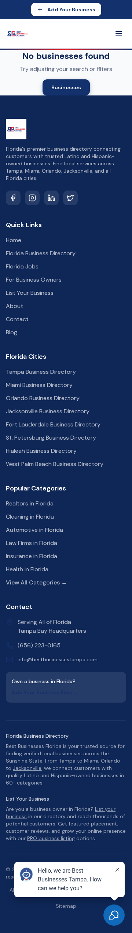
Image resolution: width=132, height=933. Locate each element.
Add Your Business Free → (45, 692)
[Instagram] (32, 198)
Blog (11, 332)
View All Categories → (36, 582)
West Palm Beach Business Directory (54, 464)
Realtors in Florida (30, 503)
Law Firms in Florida (31, 543)
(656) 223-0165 (39, 645)
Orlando (110, 760)
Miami (91, 760)
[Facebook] (13, 198)
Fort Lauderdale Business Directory (53, 424)
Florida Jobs (22, 266)
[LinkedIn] (51, 198)
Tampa (67, 760)
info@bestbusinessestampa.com (58, 659)
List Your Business (30, 293)
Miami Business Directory (39, 385)
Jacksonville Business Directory (47, 411)
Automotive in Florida (34, 530)
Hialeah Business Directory (41, 451)
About (14, 306)
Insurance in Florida (31, 556)
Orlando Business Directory (43, 398)
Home (13, 240)
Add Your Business (71, 9)
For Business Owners (34, 279)
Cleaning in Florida (30, 516)
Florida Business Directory (41, 253)
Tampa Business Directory (41, 372)
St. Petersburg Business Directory (51, 437)
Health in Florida (27, 569)
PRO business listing (51, 838)
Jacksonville (27, 768)
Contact (17, 319)
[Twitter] (70, 198)
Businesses (66, 87)
